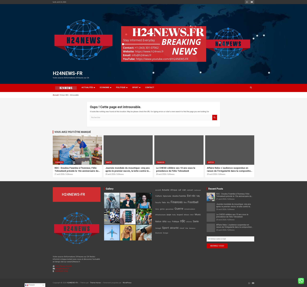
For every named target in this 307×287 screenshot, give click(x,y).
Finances (177, 202)
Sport (165, 227)
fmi (185, 202)
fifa (168, 202)
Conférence (197, 190)
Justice (211, 162)
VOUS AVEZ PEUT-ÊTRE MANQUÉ (72, 132)
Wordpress (192, 228)
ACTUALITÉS (87, 87)
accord (158, 190)
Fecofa (158, 203)
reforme (189, 222)
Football (193, 202)
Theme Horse (95, 283)
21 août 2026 (60, 174)
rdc (182, 221)
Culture (158, 196)
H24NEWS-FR (68, 73)
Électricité (158, 233)
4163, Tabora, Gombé (63, 266)
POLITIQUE (120, 87)
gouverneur (170, 209)
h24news (69, 174)
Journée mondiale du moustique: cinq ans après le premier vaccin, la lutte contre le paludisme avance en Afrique (127, 171)
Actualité (165, 190)
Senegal (158, 228)
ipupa (169, 214)
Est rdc (191, 195)
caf (179, 190)
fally (198, 196)
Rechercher (214, 117)
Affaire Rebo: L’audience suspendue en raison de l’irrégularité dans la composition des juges (229, 171)
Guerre (179, 208)
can (184, 190)
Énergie (165, 233)
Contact (149, 87)
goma (162, 209)
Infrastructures (160, 215)
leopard (180, 215)
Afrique (173, 190)
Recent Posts (215, 188)
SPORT (135, 87)
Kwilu (174, 215)
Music (198, 214)
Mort (192, 215)
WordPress (127, 283)
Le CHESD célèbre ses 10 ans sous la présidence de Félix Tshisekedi (175, 169)
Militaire (186, 215)
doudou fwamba (179, 196)
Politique (175, 221)
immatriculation (189, 209)
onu (164, 221)
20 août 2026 (110, 174)
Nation (158, 221)
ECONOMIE (104, 87)
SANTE (108, 162)
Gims (157, 209)
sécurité (174, 227)
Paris (169, 222)
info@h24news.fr (62, 269)
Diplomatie (167, 196)
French (31, 285)
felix (164, 202)
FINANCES (59, 162)
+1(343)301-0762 (61, 271)
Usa (186, 228)
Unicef (182, 228)
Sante (196, 221)
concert (190, 190)
